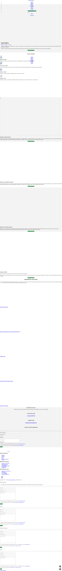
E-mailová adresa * (3, 434)
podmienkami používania (20, 445)
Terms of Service (18, 545)
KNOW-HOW (32, 6)
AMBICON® (4, 467)
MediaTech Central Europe (6, 463)
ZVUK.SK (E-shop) (5, 464)
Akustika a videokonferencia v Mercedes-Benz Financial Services (10, 331)
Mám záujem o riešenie (31, 141)
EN (32, 9)
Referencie (31, 3)
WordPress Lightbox (3, 570)
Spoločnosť (1, 437)
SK (31, 9)
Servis (3, 457)
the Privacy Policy (27, 544)
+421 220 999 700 (31, 415)
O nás (32, 7)
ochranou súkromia (15, 445)
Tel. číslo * (1, 435)
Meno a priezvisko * (3, 432)
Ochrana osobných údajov (11, 479)
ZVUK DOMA (4, 466)
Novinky (32, 5)
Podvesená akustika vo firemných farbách (6, 381)
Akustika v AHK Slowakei (4, 405)
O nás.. (9, 451)
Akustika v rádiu (2, 356)
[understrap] (33, 0)
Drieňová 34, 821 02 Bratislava (4, 472)
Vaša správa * (2, 442)
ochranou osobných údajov (21, 522)
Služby (32, 2)
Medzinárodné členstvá (5, 459)
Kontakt (32, 8)
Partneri (32, 4)
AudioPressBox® (4, 465)
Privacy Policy (13, 545)
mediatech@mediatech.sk (31, 422)
